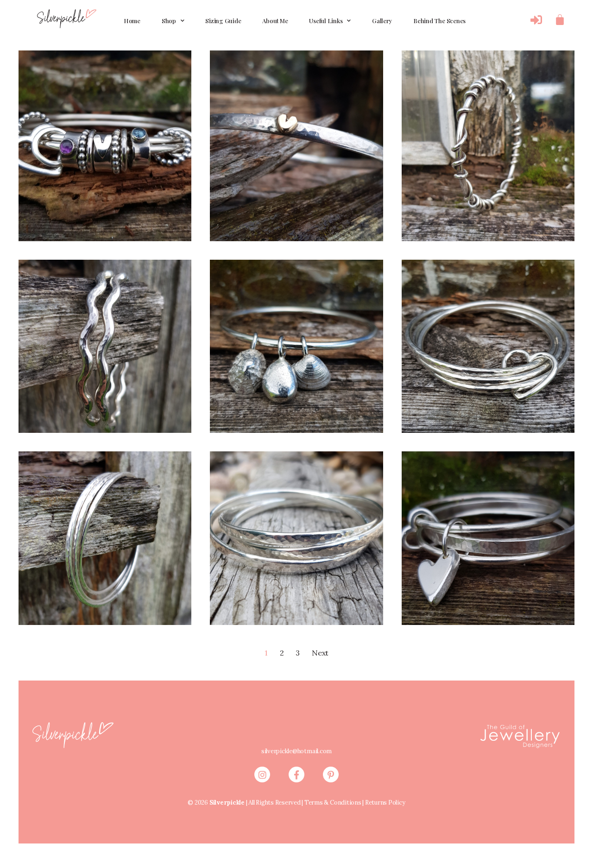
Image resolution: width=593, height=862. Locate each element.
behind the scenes (439, 21)
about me (275, 21)
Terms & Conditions (332, 802)
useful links (325, 21)
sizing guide (223, 21)
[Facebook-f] (296, 774)
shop (169, 21)
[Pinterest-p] (331, 774)
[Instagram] (262, 774)
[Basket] (560, 19)
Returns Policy (385, 802)
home (132, 21)
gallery (382, 21)
